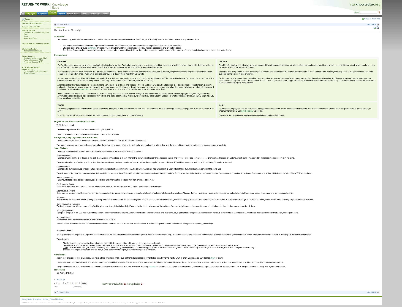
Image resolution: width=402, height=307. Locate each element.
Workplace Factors (30, 49)
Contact (45, 299)
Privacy (52, 299)
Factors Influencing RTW (33, 60)
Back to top (60, 280)
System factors (29, 73)
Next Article (372, 24)
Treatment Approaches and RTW (36, 32)
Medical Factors (28, 30)
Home (24, 299)
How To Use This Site (31, 27)
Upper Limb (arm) (30, 38)
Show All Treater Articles (32, 23)
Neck (26, 36)
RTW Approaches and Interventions (31, 68)
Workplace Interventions (33, 51)
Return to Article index (372, 19)
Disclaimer (59, 299)
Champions (37, 299)
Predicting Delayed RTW (33, 62)
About (29, 299)
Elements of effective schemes (35, 71)
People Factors (28, 56)
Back (26, 34)
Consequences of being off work (35, 43)
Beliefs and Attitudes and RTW (35, 58)
